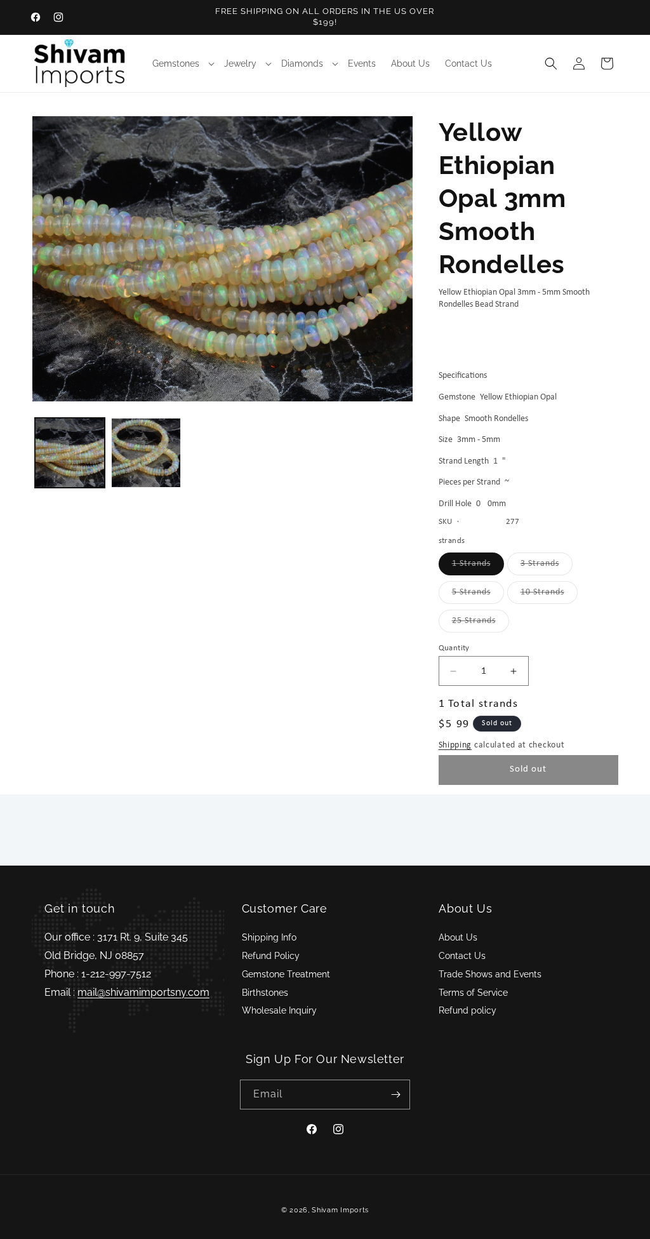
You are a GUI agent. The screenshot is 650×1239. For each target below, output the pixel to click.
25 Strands (480, 624)
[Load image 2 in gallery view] (146, 453)
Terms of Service (473, 993)
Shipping (455, 745)
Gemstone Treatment (286, 974)
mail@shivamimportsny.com (143, 992)
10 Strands (549, 595)
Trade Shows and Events (490, 974)
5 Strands (478, 595)
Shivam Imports (340, 1210)
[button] (180, 63)
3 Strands (547, 566)
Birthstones (265, 993)
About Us (458, 937)
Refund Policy (271, 956)
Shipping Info (269, 937)
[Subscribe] (395, 1094)
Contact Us (462, 956)
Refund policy (467, 1010)
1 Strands (478, 566)
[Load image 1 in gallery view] (70, 453)
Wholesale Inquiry (279, 1010)
